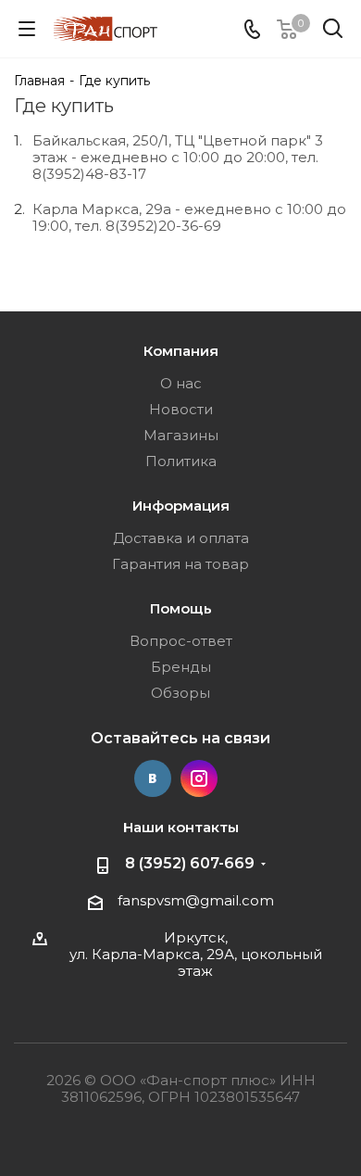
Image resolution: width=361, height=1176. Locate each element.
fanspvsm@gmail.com (196, 900)
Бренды (181, 667)
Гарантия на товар (180, 564)
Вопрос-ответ (181, 641)
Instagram (199, 778)
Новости (181, 409)
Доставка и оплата (181, 538)
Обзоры (180, 693)
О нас (181, 383)
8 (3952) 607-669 (190, 863)
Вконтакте (152, 778)
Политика (181, 461)
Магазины (180, 435)
